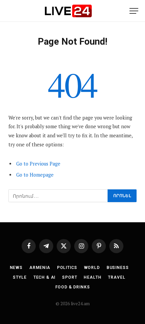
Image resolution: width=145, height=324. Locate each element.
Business (118, 267)
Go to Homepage (35, 175)
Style (19, 277)
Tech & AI (44, 277)
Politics (67, 267)
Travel (116, 277)
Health (92, 277)
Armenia (39, 267)
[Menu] (133, 10)
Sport (69, 277)
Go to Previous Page (38, 163)
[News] (68, 11)
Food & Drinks (72, 287)
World (92, 267)
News (16, 267)
